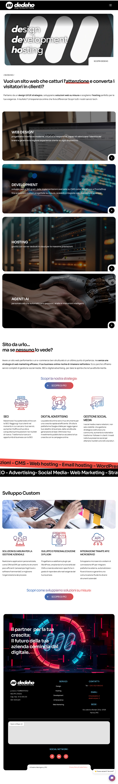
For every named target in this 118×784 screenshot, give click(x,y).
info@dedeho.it (94, 696)
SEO (6, 416)
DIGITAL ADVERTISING (54, 416)
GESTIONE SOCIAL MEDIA (95, 418)
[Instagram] (66, 756)
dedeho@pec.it (94, 698)
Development (58, 695)
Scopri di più (59, 385)
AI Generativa (58, 700)
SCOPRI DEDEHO (101, 61)
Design (58, 686)
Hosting (58, 691)
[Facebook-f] (52, 756)
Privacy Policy (73, 767)
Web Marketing (58, 704)
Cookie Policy (83, 767)
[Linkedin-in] (59, 756)
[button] (110, 5)
